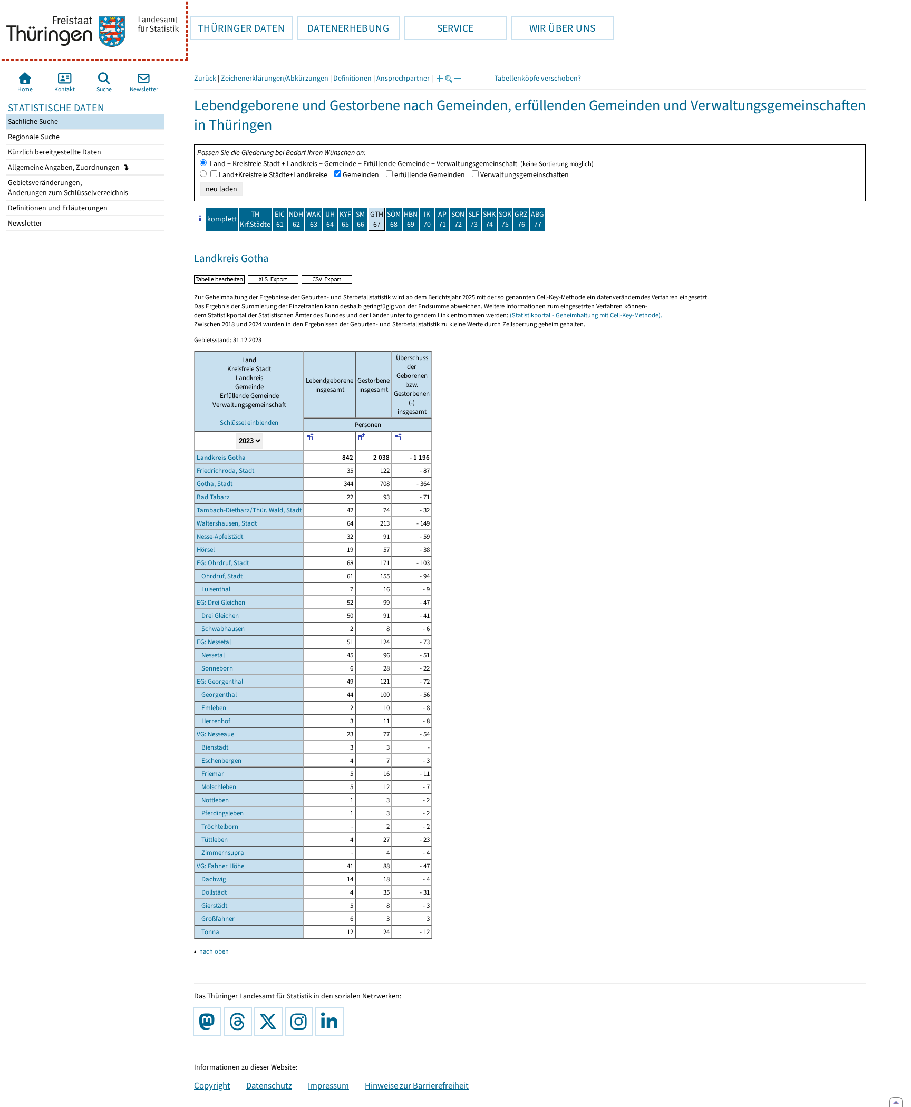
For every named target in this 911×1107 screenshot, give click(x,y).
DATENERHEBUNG (343, 28)
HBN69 (411, 219)
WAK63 (313, 219)
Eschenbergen (219, 760)
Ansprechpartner (403, 78)
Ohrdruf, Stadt (220, 575)
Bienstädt (212, 747)
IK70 (427, 219)
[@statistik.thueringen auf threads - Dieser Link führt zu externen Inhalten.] (240, 1021)
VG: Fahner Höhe (220, 865)
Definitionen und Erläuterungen (57, 208)
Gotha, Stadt (214, 483)
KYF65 (345, 219)
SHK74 (489, 219)
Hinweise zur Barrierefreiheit (417, 1085)
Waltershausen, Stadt (227, 523)
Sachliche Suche (32, 121)
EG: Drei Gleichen (221, 602)
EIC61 (280, 219)
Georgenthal (217, 694)
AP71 (442, 219)
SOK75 (505, 219)
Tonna (208, 931)
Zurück (205, 78)
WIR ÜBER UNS (553, 28)
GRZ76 (521, 219)
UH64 (330, 219)
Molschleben (216, 786)
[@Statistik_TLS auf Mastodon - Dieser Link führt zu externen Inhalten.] (209, 1021)
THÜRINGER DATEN (237, 28)
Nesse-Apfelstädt (220, 536)
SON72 (457, 219)
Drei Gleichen (218, 615)
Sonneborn (215, 668)
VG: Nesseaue (215, 734)
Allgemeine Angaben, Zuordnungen (64, 167)
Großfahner (216, 918)
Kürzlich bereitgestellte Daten (53, 152)
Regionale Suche (33, 137)
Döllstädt (212, 892)
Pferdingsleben (220, 813)
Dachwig (211, 879)
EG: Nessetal (214, 641)
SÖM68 (394, 219)
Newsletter (24, 223)
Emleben (211, 707)
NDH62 (296, 219)
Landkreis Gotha (221, 457)
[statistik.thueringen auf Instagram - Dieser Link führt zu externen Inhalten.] (301, 1021)
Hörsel (206, 549)
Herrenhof (213, 720)
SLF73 (473, 219)
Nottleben (213, 799)
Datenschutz (269, 1085)
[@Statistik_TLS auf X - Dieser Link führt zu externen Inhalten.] (270, 1021)
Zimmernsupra (220, 852)
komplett (222, 219)
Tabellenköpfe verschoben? (538, 78)
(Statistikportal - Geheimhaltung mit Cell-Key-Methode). (586, 314)
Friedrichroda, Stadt (225, 470)
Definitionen (352, 78)
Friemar (210, 773)
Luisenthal (213, 589)
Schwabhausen (221, 628)
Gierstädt (212, 905)
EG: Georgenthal (220, 681)
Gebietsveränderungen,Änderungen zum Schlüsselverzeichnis (67, 188)
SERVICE (438, 28)
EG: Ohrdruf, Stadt (223, 562)
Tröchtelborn (217, 826)
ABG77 (537, 219)
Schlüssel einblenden (249, 422)
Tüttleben (212, 839)
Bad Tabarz (213, 496)
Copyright (212, 1085)
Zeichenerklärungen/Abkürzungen (274, 78)
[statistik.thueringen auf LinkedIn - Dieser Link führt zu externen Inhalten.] (331, 1021)
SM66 (360, 219)
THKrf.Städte (255, 219)
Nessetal (211, 654)
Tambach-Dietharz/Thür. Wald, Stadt (249, 510)
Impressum (328, 1085)
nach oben (214, 951)
